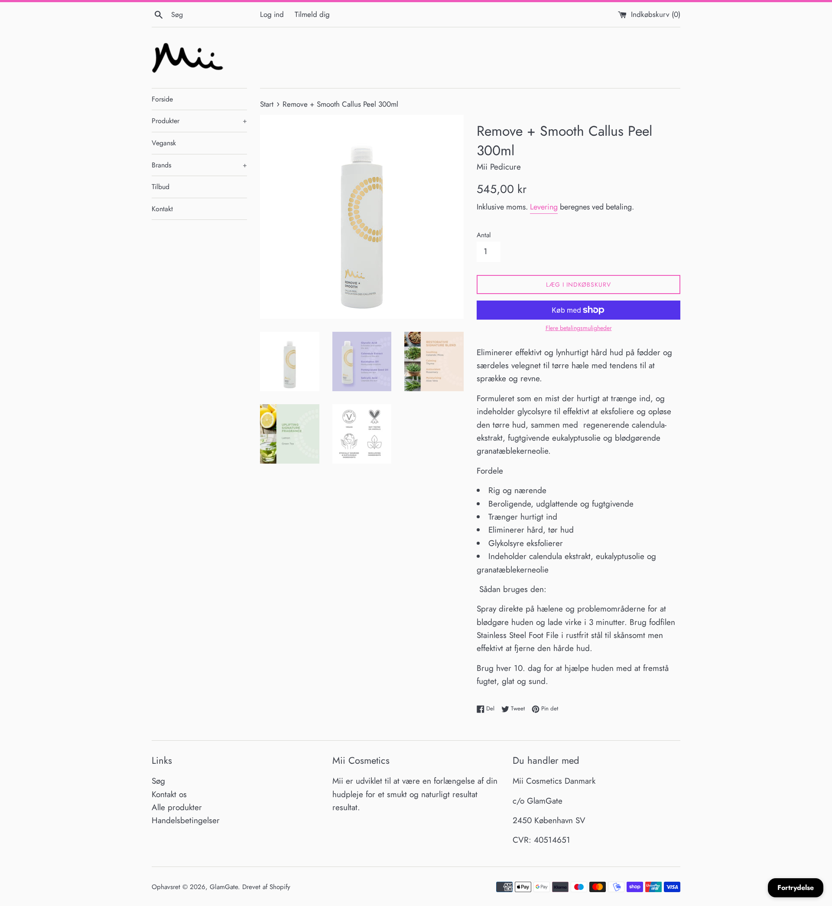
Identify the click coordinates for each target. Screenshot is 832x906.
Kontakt (162, 209)
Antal (484, 235)
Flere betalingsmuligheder (579, 328)
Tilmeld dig (312, 14)
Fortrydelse (795, 888)
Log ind (272, 14)
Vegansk (164, 143)
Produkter (199, 121)
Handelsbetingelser (186, 820)
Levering (544, 207)
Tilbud (160, 187)
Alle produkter (177, 807)
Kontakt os (169, 794)
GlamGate (224, 887)
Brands (199, 165)
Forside (162, 99)
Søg (158, 781)
